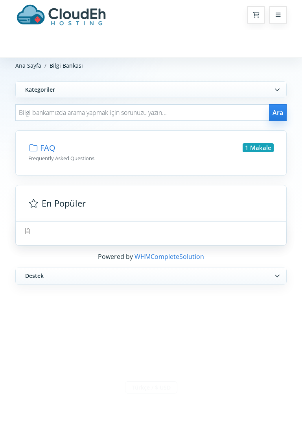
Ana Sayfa (28, 65)
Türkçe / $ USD (151, 387)
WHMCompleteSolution (169, 256)
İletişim (151, 404)
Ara (278, 112)
